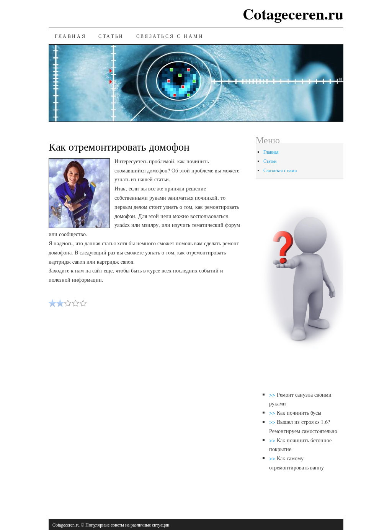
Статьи (111, 36)
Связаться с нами (170, 36)
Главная (70, 36)
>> (273, 394)
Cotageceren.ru (293, 13)
